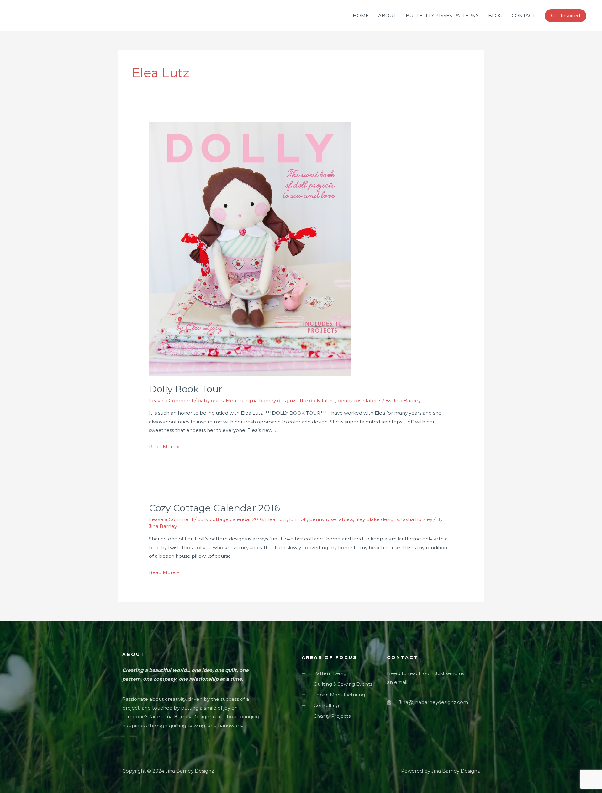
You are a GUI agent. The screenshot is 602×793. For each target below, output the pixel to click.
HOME (361, 16)
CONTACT (523, 16)
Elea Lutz (237, 400)
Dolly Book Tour (185, 389)
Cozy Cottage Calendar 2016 (214, 508)
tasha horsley (416, 519)
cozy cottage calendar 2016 (230, 519)
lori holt (298, 519)
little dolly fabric (316, 400)
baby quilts (211, 400)
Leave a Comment (171, 400)
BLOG (495, 16)
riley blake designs (377, 519)
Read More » (164, 447)
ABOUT (387, 16)
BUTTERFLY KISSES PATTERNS (442, 16)
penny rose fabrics (359, 400)
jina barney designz (272, 400)
